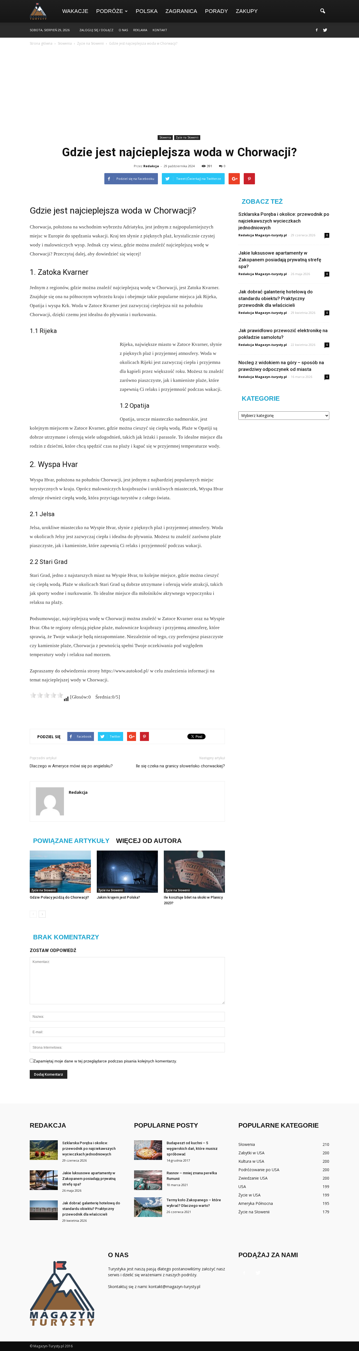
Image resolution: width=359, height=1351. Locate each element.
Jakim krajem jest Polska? (118, 897)
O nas (123, 30)
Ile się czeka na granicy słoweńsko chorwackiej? (180, 766)
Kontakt (160, 30)
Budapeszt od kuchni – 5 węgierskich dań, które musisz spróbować (192, 1148)
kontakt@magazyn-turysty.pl (174, 1286)
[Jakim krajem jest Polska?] (127, 872)
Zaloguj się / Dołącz (96, 30)
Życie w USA (249, 1195)
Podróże (109, 11)
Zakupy (247, 11)
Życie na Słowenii (187, 137)
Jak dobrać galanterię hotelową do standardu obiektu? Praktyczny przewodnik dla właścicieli (275, 298)
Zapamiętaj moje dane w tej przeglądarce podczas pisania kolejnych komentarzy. (105, 1061)
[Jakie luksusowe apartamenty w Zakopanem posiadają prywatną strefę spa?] (44, 1180)
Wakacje (75, 11)
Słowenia (165, 137)
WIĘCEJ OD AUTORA (149, 840)
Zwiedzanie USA (253, 1178)
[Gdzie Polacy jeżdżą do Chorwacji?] (60, 872)
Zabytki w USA (251, 1152)
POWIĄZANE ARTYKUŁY (71, 840)
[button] (322, 11)
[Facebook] (316, 30)
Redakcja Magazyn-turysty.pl (262, 235)
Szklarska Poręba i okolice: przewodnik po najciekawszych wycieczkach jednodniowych (283, 220)
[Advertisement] (179, 91)
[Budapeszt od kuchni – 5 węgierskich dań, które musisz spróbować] (148, 1150)
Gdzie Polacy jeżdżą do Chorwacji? (59, 897)
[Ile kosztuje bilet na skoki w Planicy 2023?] (194, 872)
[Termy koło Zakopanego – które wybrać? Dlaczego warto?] (148, 1207)
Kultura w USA (251, 1161)
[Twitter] (325, 30)
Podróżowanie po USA (258, 1169)
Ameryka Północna (255, 1203)
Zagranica (181, 11)
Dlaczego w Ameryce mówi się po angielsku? (71, 766)
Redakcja (151, 166)
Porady (216, 11)
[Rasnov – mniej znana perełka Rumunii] (148, 1180)
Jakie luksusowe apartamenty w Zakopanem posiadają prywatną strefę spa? (279, 259)
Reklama (140, 30)
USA (242, 1186)
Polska (147, 11)
